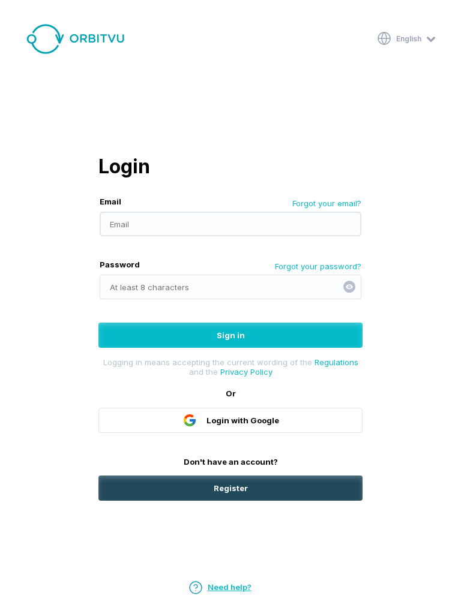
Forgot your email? (326, 203)
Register (231, 488)
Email (110, 201)
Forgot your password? (318, 266)
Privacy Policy (246, 372)
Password (120, 264)
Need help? (230, 587)
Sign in (231, 335)
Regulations (336, 362)
